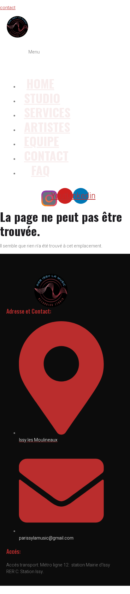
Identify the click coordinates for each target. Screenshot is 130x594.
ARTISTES (47, 126)
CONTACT (46, 155)
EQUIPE (41, 141)
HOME (40, 83)
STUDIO (42, 98)
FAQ (40, 170)
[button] (34, 60)
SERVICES (47, 112)
